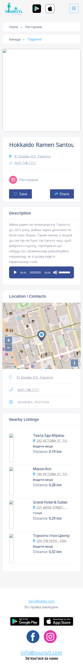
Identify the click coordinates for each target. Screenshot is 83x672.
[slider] (65, 272)
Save (23, 193)
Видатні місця (43, 446)
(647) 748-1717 (25, 163)
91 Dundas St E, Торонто (32, 156)
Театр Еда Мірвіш (48, 435)
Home (13, 27)
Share (64, 193)
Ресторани (33, 27)
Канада (15, 39)
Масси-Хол (42, 468)
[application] (41, 270)
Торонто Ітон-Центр (51, 535)
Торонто (35, 39)
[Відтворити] (15, 272)
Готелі (37, 513)
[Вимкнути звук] (55, 272)
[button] (41, 601)
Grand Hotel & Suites (50, 502)
